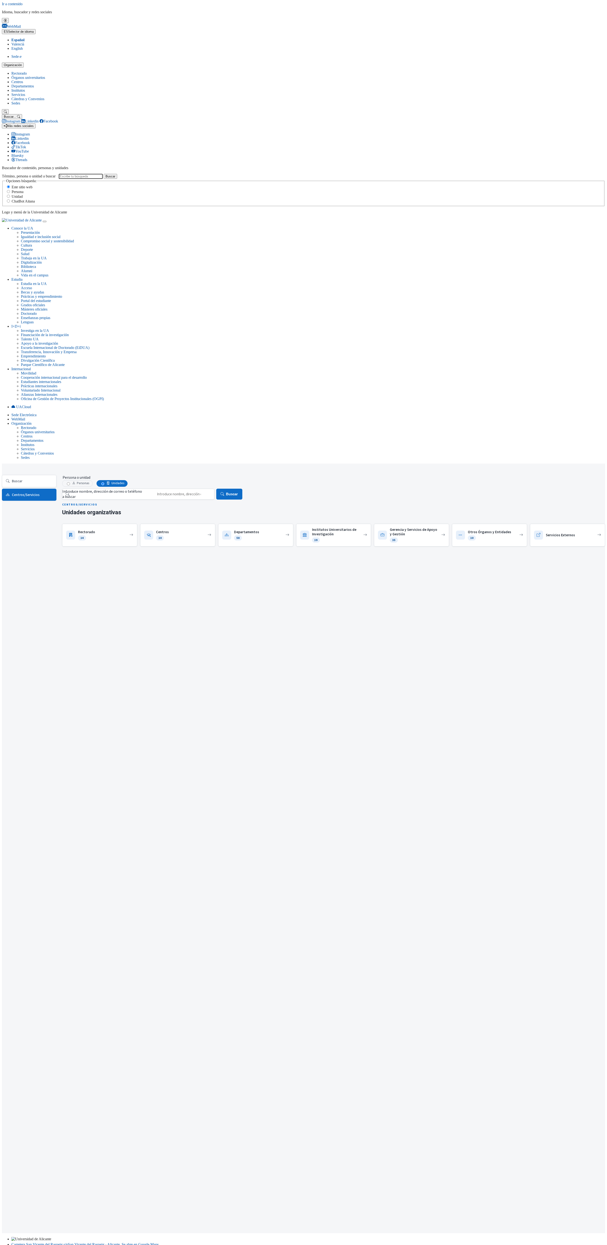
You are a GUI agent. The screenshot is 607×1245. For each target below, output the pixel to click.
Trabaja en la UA (34, 258)
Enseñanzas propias (35, 318)
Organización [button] (21, 423)
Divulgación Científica (38, 360)
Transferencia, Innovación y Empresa (49, 352)
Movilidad (28, 373)
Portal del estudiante (36, 301)
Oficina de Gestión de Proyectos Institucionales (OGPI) (62, 399)
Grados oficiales (33, 305)
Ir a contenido (12, 4)
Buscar (110, 176)
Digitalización (31, 262)
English (17, 48)
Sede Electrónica (24, 415)
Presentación (30, 232)
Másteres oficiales (34, 309)
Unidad (17, 196)
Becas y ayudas (32, 292)
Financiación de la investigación (45, 335)
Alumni (26, 271)
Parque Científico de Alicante (43, 365)
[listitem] (99, 535)
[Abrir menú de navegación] (44, 221)
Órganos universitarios (28, 78)
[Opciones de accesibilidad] (5, 20)
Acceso (26, 288)
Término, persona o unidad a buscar (28, 176)
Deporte (27, 250)
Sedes (15, 103)
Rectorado (19, 73)
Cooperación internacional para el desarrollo (54, 377)
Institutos (18, 90)
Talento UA (30, 339)
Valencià (17, 44)
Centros (17, 82)
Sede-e (16, 56)
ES (19, 31)
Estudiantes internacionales (41, 382)
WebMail (18, 419)
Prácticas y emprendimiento (41, 296)
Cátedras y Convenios (27, 99)
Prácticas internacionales (39, 386)
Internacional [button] (21, 369)
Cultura (26, 245)
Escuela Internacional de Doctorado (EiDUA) (55, 348)
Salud (25, 254)
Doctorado (29, 313)
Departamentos (22, 86)
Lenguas (27, 322)
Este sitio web (22, 187)
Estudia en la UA (34, 284)
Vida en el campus (34, 275)
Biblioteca (28, 267)
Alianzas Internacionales (39, 394)
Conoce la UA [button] (22, 228)
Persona (17, 192)
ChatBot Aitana (23, 201)
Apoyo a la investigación (39, 343)
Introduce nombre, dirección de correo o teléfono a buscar (102, 494)
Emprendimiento (33, 356)
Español (17, 40)
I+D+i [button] (16, 326)
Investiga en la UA (35, 331)
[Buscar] (5, 111)
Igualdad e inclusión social (40, 237)
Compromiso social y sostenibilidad (47, 241)
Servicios (18, 95)
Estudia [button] (17, 279)
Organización (13, 65)
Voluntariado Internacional (40, 390)
